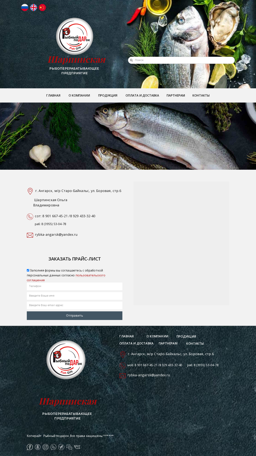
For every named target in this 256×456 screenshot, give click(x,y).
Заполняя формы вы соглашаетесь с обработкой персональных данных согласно (66, 275)
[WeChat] (69, 447)
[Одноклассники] (38, 447)
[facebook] (30, 447)
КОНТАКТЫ (201, 95)
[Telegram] (61, 447)
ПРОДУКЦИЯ (107, 95)
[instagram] (46, 447)
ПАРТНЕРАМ (176, 95)
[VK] (77, 447)
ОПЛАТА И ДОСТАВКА (142, 95)
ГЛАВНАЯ (53, 95)
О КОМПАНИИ (79, 95)
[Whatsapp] (53, 447)
